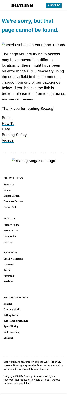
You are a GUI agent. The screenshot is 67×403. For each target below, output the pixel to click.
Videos (8, 140)
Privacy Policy (11, 225)
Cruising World (12, 309)
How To (8, 123)
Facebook (9, 264)
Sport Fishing (11, 326)
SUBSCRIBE (53, 5)
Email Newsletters (13, 258)
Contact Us (10, 236)
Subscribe (9, 184)
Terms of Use (11, 230)
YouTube (8, 281)
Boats (7, 118)
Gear (6, 129)
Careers (8, 242)
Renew (7, 190)
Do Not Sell (10, 207)
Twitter (7, 270)
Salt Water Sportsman (16, 320)
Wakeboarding (11, 332)
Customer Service (13, 201)
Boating (8, 304)
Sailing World (11, 315)
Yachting (8, 337)
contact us (56, 94)
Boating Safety (14, 135)
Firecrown (38, 376)
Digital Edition (12, 196)
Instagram (9, 276)
